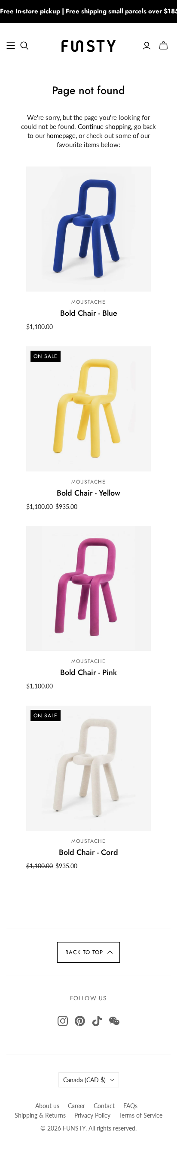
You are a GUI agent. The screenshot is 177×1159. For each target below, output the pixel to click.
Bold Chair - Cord (88, 852)
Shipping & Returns (40, 1115)
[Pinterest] (80, 1021)
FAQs (130, 1105)
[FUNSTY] (89, 44)
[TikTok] (97, 1021)
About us (47, 1105)
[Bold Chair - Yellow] (88, 408)
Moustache (88, 302)
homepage (61, 135)
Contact (104, 1105)
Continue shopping (104, 126)
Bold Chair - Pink (88, 672)
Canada (84, 1080)
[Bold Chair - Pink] (88, 588)
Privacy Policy (92, 1115)
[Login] (146, 45)
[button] (88, 952)
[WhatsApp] (114, 1021)
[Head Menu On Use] (10, 45)
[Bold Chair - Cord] (88, 768)
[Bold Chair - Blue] (88, 229)
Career (76, 1105)
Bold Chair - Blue (88, 313)
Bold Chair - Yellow (88, 493)
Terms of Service (140, 1115)
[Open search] (24, 45)
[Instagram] (63, 1021)
